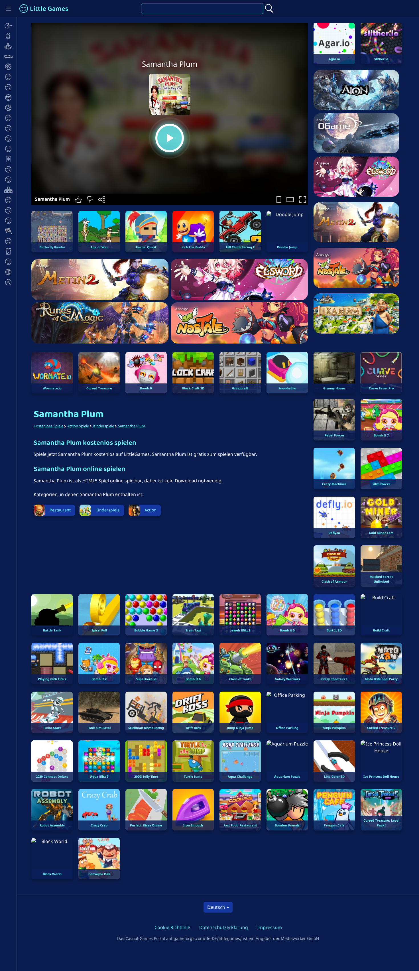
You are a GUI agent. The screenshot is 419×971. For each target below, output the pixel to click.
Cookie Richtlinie (172, 927)
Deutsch (216, 907)
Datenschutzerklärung (223, 927)
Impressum (269, 927)
